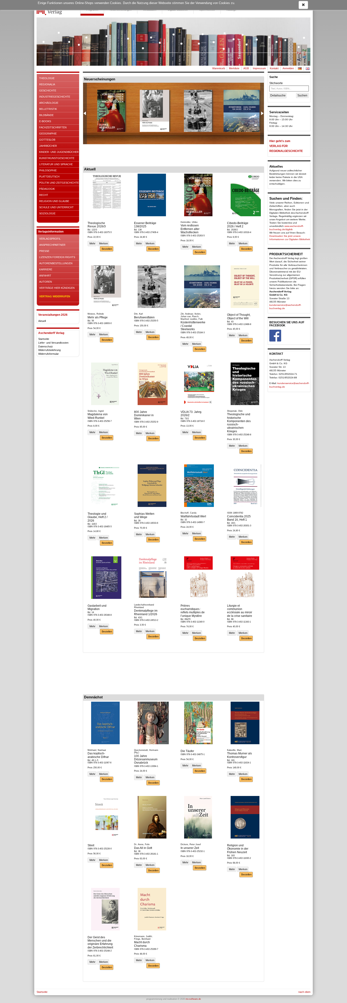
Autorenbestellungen (55, 263)
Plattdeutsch (49, 176)
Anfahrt (45, 275)
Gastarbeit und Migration (97, 607)
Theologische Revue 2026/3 (97, 224)
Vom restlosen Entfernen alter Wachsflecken (190, 229)
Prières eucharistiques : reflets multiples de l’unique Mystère (193, 611)
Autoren (45, 281)
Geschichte (47, 90)
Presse (44, 251)
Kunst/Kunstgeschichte (56, 158)
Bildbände (46, 115)
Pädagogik (47, 188)
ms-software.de (193, 999)
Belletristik (48, 109)
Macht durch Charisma (142, 944)
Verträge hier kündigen (57, 287)
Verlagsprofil (50, 238)
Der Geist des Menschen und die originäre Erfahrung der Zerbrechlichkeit (100, 942)
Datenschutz (45, 346)
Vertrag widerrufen (54, 296)
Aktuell (42, 321)
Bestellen (106, 248)
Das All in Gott (143, 848)
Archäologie (48, 102)
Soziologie (47, 213)
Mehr (92, 243)
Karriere (45, 269)
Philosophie (48, 170)
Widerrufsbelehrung (49, 350)
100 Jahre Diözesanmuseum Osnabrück (145, 759)
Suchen (302, 95)
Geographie (48, 133)
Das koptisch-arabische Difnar (98, 755)
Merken (103, 243)
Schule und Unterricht (56, 207)
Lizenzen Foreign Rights (57, 257)
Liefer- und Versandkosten (53, 342)
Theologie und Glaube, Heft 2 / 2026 (97, 517)
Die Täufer (187, 751)
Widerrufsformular (48, 353)
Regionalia (47, 84)
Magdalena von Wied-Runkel (98, 416)
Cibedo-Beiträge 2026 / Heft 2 (237, 224)
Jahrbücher (48, 145)
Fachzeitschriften (53, 127)
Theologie (47, 78)
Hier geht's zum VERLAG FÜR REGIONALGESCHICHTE (286, 146)
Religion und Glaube (54, 201)
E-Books (45, 121)
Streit (91, 845)
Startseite (43, 338)
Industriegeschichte (54, 96)
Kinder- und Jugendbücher (59, 152)
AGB (246, 68)
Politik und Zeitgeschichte (59, 182)
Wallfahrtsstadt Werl (193, 516)
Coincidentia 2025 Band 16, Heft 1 (239, 518)
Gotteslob (47, 139)
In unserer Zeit (190, 848)
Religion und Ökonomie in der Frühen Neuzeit (237, 849)
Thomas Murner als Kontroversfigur (239, 755)
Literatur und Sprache (56, 164)
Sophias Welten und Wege (144, 515)
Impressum (259, 68)
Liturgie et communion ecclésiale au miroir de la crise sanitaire (239, 611)
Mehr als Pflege (98, 317)
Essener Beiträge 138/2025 (145, 224)
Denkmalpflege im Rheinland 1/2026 (145, 612)
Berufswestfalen (144, 317)
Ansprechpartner (52, 244)
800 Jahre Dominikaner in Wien (144, 415)
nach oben (304, 991)
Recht (43, 195)
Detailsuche (278, 95)
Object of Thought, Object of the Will (238, 316)
